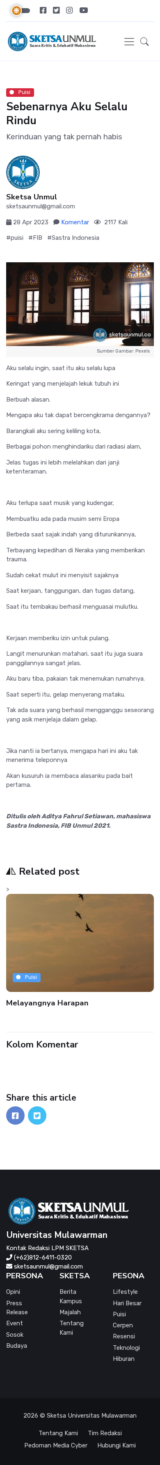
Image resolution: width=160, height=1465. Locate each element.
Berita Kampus (70, 1296)
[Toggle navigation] (129, 41)
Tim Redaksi (105, 1433)
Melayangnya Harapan (47, 1002)
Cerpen (123, 1325)
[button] (144, 41)
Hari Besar (127, 1303)
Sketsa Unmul (31, 197)
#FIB (35, 237)
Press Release (17, 1308)
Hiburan (124, 1358)
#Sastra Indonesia (73, 237)
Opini (13, 1291)
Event (14, 1323)
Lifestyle (125, 1291)
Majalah (70, 1312)
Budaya (16, 1345)
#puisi (14, 237)
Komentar (75, 222)
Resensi (124, 1336)
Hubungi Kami (116, 1445)
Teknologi (126, 1347)
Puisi (23, 92)
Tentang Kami (71, 1328)
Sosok (14, 1334)
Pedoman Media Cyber (55, 1445)
